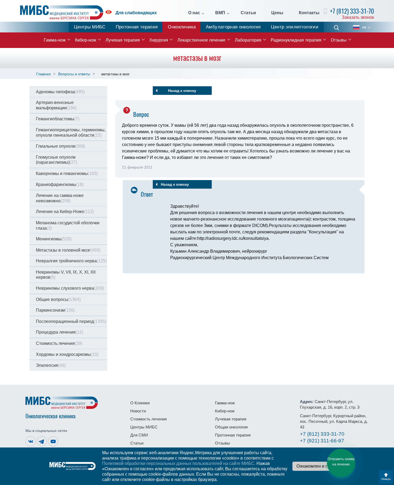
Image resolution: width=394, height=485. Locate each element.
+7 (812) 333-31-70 (352, 11)
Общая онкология (231, 427)
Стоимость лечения (59, 343)
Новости (138, 411)
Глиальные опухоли (60, 146)
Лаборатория (248, 40)
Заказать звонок (358, 17)
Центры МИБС (90, 26)
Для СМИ (139, 435)
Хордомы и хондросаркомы (67, 354)
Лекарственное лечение (201, 40)
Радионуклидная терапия (296, 40)
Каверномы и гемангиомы (67, 173)
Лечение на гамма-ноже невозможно (60, 198)
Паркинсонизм (55, 310)
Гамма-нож (55, 40)
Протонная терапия (137, 26)
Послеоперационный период (71, 321)
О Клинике (140, 403)
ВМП (220, 13)
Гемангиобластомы (57, 119)
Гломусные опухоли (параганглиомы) (56, 160)
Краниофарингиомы (60, 184)
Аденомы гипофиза (60, 91)
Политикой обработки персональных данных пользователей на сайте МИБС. (178, 463)
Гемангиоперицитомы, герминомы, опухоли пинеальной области (71, 132)
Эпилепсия (51, 365)
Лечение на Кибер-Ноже (65, 211)
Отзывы (339, 40)
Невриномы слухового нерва (70, 288)
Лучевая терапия (123, 40)
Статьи (248, 13)
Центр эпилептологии (294, 26)
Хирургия (158, 40)
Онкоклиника (182, 26)
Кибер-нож (85, 40)
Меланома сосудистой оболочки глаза (67, 225)
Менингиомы (54, 239)
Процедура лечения (59, 332)
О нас (194, 13)
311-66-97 (322, 440)
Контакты (309, 13)
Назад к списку (182, 90)
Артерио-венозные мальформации (56, 105)
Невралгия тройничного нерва (71, 261)
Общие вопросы (58, 299)
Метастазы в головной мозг (68, 250)
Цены (277, 13)
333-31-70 (322, 433)
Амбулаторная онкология (233, 26)
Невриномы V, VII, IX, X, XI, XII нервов (65, 275)
